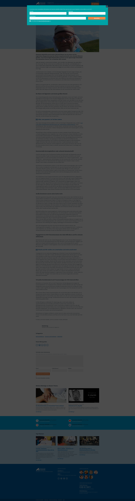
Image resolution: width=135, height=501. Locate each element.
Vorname (31, 11)
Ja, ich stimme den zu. (41, 21)
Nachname (71, 11)
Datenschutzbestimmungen (44, 21)
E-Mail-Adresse (32, 16)
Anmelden (97, 18)
